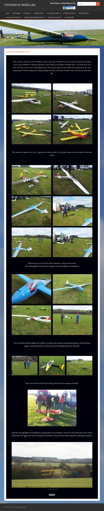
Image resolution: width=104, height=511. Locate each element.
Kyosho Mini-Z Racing (54, 17)
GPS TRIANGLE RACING (53, 13)
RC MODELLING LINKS (69, 13)
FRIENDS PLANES (38, 13)
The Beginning (16, 13)
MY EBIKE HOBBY (69, 17)
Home (7, 13)
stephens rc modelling (20, 5)
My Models (26, 13)
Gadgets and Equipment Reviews (34, 17)
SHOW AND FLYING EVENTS (13, 17)
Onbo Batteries (83, 13)
